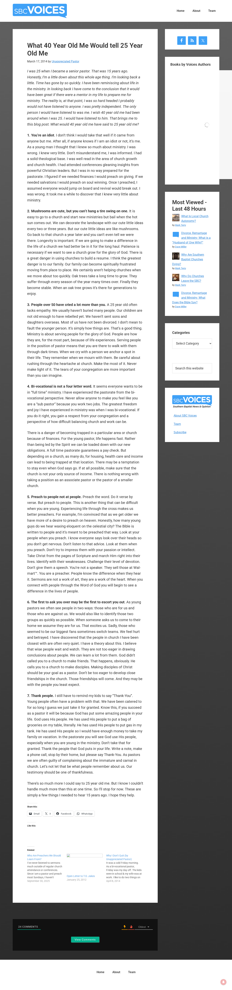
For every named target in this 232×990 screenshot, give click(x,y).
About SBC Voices (185, 415)
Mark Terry (180, 225)
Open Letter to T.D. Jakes (81, 876)
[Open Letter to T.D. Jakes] (85, 864)
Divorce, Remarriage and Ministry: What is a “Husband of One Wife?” (191, 237)
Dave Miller (181, 246)
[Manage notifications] (223, 982)
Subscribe (180, 432)
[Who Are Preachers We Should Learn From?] (47, 868)
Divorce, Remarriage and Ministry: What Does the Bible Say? (189, 297)
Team (177, 424)
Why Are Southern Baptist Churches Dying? (188, 259)
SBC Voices (40, 11)
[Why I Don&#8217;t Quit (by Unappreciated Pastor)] (126, 868)
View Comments (85, 939)
